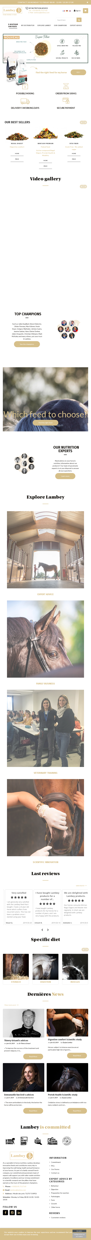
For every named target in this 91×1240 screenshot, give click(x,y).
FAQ (52, 1166)
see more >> (81, 885)
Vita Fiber (74, 143)
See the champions (27, 344)
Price (17, 159)
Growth (54, 1204)
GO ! (78, 72)
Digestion (45, 982)
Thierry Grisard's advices (16, 1040)
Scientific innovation (45, 862)
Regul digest (17, 143)
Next (84, 48)
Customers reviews (58, 1217)
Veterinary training (45, 772)
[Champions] (45, 48)
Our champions (60, 25)
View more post (10, 1005)
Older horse (55, 1207)
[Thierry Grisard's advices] (23, 1023)
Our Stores (55, 1169)
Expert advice (76, 25)
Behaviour (55, 1186)
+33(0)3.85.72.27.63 (18, 1186)
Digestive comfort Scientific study (65, 1039)
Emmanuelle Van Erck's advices (19, 1094)
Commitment (56, 1162)
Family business (45, 683)
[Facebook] (5, 1212)
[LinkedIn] (19, 1212)
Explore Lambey (44, 25)
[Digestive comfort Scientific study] (67, 1022)
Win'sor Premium (45, 143)
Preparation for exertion (60, 1193)
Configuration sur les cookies (79, 1235)
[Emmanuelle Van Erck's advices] (23, 1077)
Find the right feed (45, 423)
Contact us (55, 1173)
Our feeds (12, 27)
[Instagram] (12, 1212)
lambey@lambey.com (18, 1190)
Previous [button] (81, 122)
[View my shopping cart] (85, 10)
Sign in (78, 11)
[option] (17, 149)
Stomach (16, 982)
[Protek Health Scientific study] (67, 1077)
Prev (7, 48)
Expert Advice (45, 594)
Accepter (79, 1231)
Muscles (75, 982)
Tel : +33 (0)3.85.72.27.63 (38, 10)
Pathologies (55, 1196)
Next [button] (85, 122)
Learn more (65, 476)
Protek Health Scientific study (62, 1094)
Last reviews (45, 873)
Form (53, 1200)
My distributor (27, 25)
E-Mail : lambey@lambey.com (39, 13)
